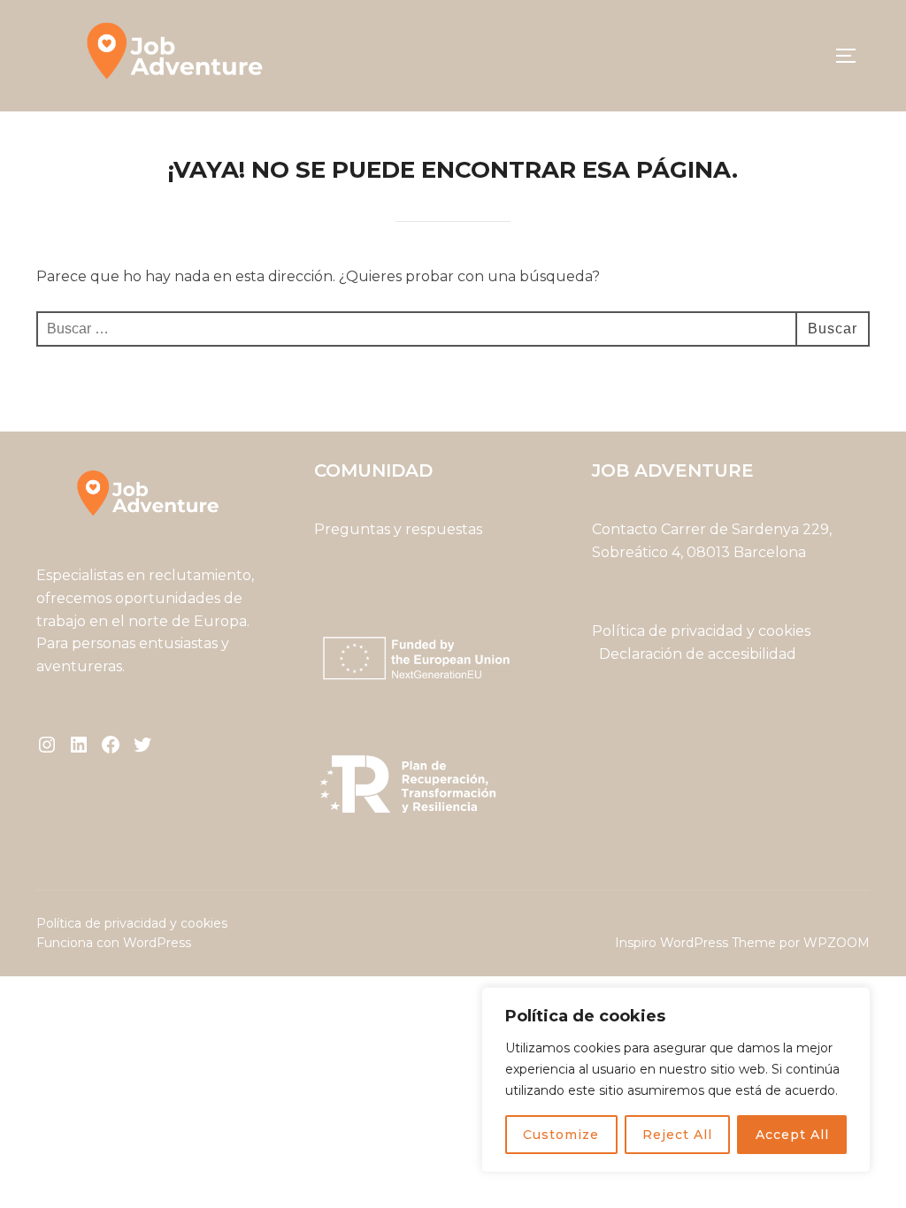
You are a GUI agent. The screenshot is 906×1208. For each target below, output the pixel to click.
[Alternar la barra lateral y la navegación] (852, 55)
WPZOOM (836, 943)
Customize (561, 1135)
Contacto (624, 529)
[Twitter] (142, 744)
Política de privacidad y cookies (703, 631)
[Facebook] (110, 744)
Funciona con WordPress (113, 943)
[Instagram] (47, 744)
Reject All (677, 1135)
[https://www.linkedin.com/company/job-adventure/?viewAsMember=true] (78, 744)
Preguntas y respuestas (398, 529)
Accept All (792, 1135)
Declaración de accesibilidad (697, 654)
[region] (676, 1080)
